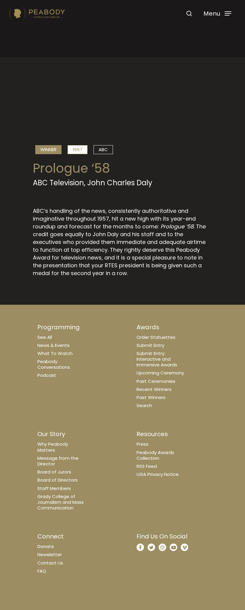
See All (44, 337)
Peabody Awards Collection (155, 455)
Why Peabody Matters (52, 447)
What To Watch (55, 353)
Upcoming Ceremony (160, 373)
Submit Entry (150, 345)
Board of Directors (57, 480)
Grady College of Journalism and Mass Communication (60, 502)
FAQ (41, 571)
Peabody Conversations (53, 364)
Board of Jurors (54, 472)
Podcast (46, 375)
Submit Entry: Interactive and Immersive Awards (157, 359)
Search (144, 405)
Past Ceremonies (156, 381)
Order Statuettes (156, 337)
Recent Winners (154, 389)
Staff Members (54, 488)
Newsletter (49, 554)
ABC (103, 149)
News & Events (53, 345)
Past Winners (151, 397)
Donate (45, 546)
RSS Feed (147, 466)
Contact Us (50, 563)
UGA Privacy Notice (158, 474)
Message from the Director (58, 461)
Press (142, 444)
